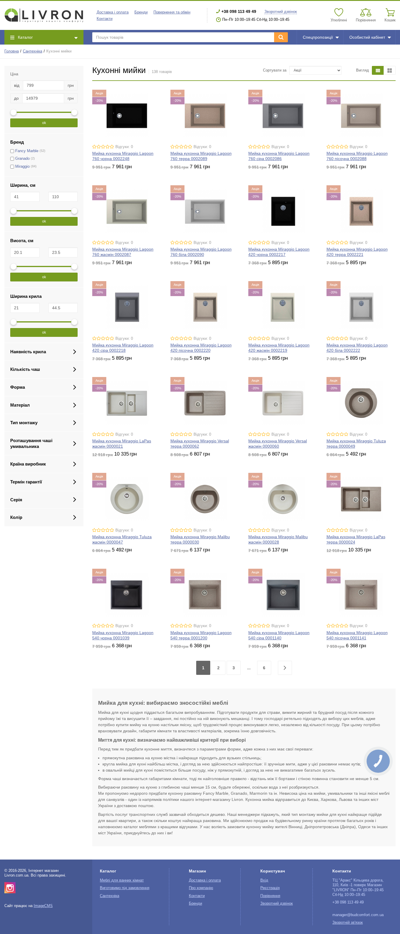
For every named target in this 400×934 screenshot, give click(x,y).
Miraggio (22, 166)
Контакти (104, 19)
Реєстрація (270, 888)
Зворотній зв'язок (347, 923)
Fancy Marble (26, 151)
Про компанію (201, 888)
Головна (11, 51)
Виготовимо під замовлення (124, 888)
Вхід (264, 880)
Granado (22, 159)
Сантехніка (32, 51)
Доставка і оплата (113, 12)
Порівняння (270, 896)
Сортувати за (274, 70)
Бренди (141, 12)
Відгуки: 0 (124, 147)
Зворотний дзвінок (280, 12)
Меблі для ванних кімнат (122, 880)
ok (44, 123)
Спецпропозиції (318, 37)
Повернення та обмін (171, 12)
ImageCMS (43, 906)
